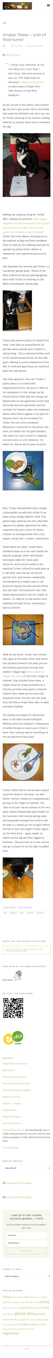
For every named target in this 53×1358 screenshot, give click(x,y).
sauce (5, 1329)
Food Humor (9, 907)
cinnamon (22, 1302)
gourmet (40, 1314)
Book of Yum (9, 1070)
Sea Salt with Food (11, 1123)
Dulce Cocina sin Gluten (14, 1077)
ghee (12, 1314)
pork (4, 1325)
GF (8, 1314)
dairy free (16, 1308)
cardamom (32, 1297)
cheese (44, 1297)
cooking (43, 1302)
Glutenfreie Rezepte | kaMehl (17, 1090)
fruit (5, 1314)
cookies (35, 1302)
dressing (36, 1308)
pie (47, 1320)
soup (15, 1329)
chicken (7, 1302)
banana (14, 1297)
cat (5, 912)
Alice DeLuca (12, 55)
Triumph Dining (11, 1147)
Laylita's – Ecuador (12, 1103)
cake (26, 1297)
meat (33, 1320)
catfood (13, 912)
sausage (9, 1329)
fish (40, 1308)
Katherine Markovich (32, 82)
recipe (24, 1324)
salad (43, 1324)
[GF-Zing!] (17, 8)
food (46, 1308)
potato (8, 1325)
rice (39, 1325)
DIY (31, 1308)
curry (5, 1308)
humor (30, 912)
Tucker (39, 912)
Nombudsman (9, 1110)
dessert (24, 1308)
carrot (39, 1297)
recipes (33, 1325)
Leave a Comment (35, 46)
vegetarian (11, 1333)
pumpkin (15, 1324)
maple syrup (25, 1320)
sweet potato (29, 1329)
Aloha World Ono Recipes (15, 1063)
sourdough (20, 1329)
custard (10, 1308)
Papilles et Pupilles (12, 1117)
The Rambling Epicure (13, 1130)
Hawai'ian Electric (11, 1097)
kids (18, 1320)
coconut (29, 1302)
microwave (40, 1320)
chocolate (14, 1302)
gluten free (24, 1314)
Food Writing (24, 907)
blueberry (20, 1297)
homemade (9, 1320)
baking (7, 1297)
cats (22, 912)
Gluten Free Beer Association (16, 1083)
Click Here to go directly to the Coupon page (24, 950)
